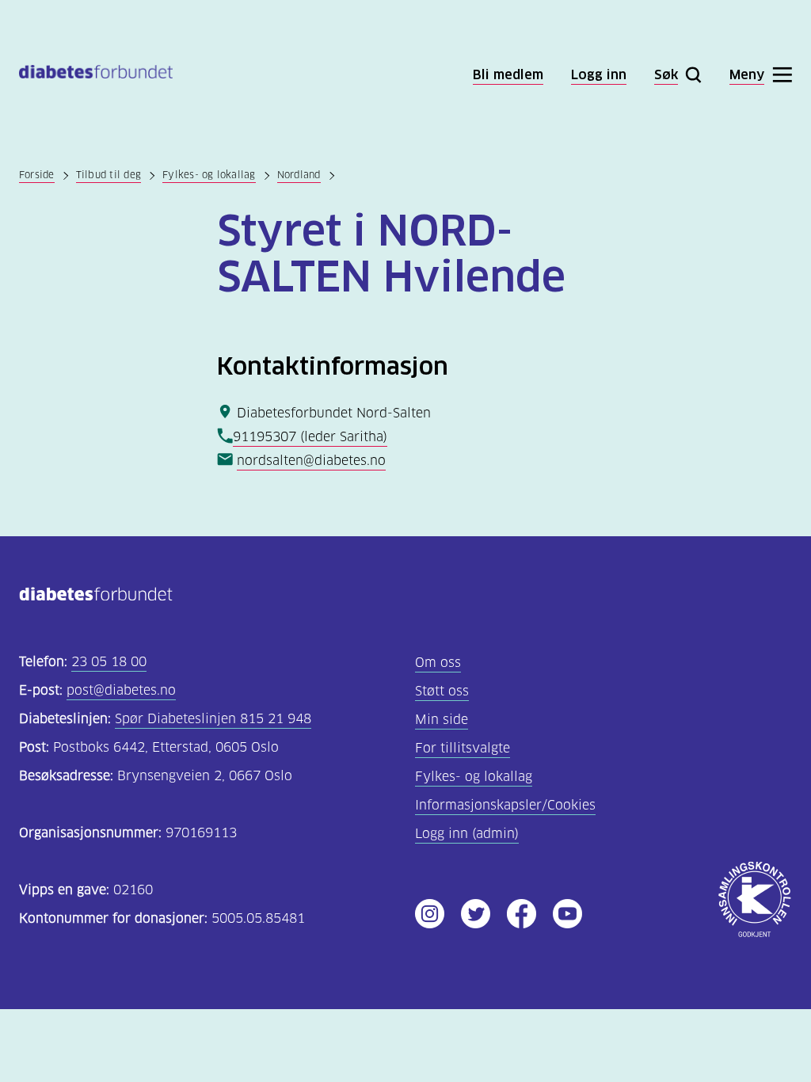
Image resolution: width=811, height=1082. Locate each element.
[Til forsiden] (96, 74)
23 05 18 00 (109, 661)
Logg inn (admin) (467, 833)
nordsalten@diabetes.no (311, 460)
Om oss (438, 662)
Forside (37, 175)
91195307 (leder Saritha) (310, 436)
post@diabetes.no (121, 690)
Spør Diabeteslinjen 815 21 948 (213, 718)
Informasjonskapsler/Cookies (505, 805)
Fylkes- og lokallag (209, 175)
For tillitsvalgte (462, 748)
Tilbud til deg (108, 175)
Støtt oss (442, 691)
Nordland (299, 175)
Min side (441, 719)
